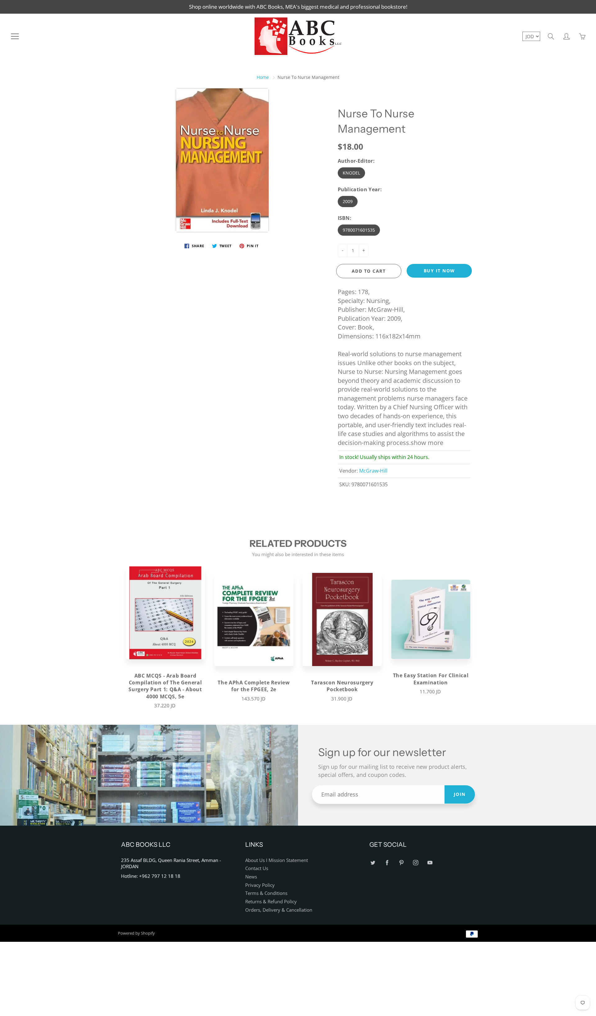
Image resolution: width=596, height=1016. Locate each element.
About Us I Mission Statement (276, 860)
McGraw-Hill (373, 470)
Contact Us (256, 868)
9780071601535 (359, 230)
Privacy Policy (260, 885)
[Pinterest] (401, 862)
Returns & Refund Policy (271, 902)
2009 (348, 201)
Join (460, 794)
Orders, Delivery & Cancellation (278, 910)
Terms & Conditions (266, 893)
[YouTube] (429, 862)
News (251, 877)
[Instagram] (415, 862)
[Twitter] (372, 862)
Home (263, 77)
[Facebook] (387, 862)
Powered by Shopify (136, 933)
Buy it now (439, 271)
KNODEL (351, 173)
